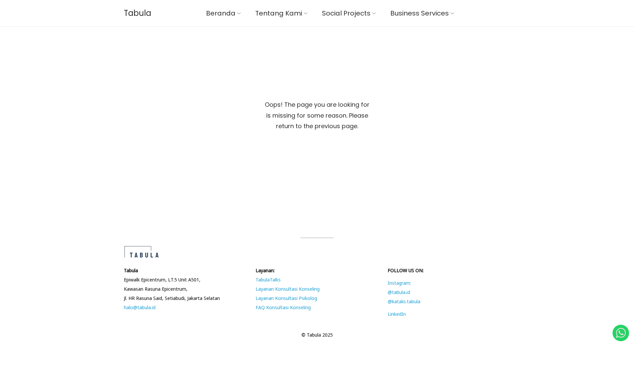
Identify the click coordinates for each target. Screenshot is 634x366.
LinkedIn (397, 314)
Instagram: (399, 283)
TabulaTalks (268, 279)
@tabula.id (399, 292)
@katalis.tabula (404, 301)
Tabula (137, 13)
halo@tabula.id (140, 307)
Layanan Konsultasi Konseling (288, 289)
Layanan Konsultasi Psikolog (286, 298)
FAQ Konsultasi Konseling (283, 307)
